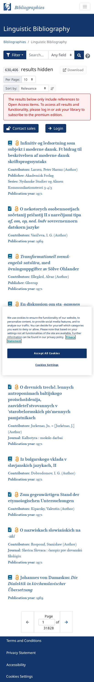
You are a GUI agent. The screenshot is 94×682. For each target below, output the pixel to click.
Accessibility (16, 664)
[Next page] (66, 622)
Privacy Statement (21, 652)
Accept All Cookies (47, 353)
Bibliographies (14, 42)
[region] (46, 341)
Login (58, 128)
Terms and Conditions (23, 640)
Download (76, 70)
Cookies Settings (19, 676)
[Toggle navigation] (84, 6)
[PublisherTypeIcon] (17, 143)
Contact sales (24, 128)
